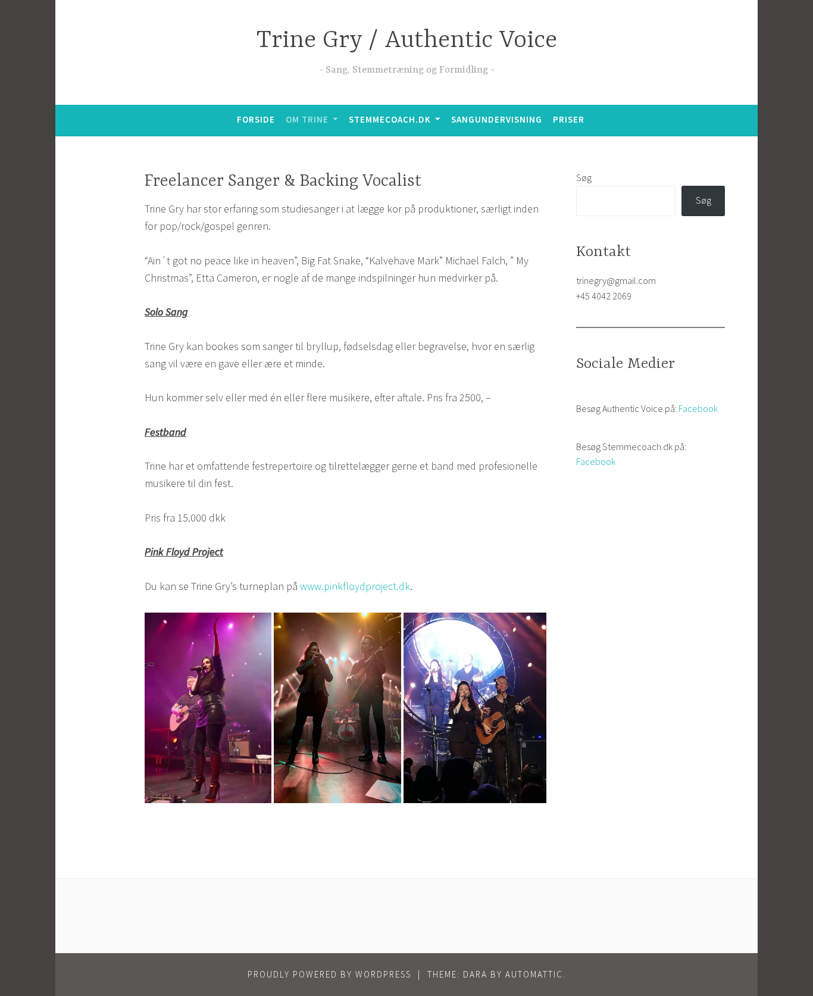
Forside (256, 119)
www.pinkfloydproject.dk (355, 586)
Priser (568, 119)
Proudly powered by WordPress (329, 974)
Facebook (698, 408)
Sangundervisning (496, 119)
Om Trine (307, 119)
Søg (584, 177)
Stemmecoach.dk (390, 119)
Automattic (534, 974)
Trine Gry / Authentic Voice (407, 41)
